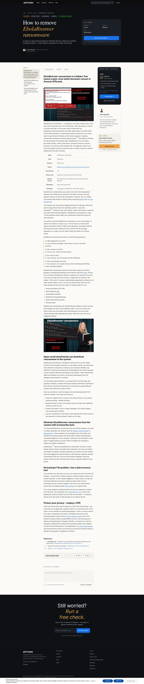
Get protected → (109, 96)
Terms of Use (93, 656)
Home (24, 13)
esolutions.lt (33, 661)
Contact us (92, 668)
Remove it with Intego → (101, 38)
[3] (53, 445)
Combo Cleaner (83, 431)
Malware (44, 2)
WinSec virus (60, 167)
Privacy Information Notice (96, 659)
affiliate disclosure (50, 677)
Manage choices (131, 681)
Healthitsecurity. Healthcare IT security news (67, 543)
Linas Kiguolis (31, 49)
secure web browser (86, 526)
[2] (51, 209)
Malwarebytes (48, 433)
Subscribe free (109, 146)
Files (56, 2)
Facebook (25, 664)
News (38, 2)
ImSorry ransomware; (84, 167)
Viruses (58, 653)
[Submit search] (92, 3)
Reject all (118, 681)
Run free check (83, 630)
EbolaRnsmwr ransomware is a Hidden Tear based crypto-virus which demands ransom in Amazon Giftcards (31, 74)
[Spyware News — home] (28, 3)
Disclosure (92, 665)
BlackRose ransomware (71, 167)
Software (50, 2)
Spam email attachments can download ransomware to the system (31, 83)
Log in (118, 2)
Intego (61, 188)
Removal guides (32, 13)
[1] (77, 137)
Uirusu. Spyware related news (62, 548)
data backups (69, 486)
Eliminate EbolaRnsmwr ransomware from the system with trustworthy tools (31, 91)
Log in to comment (86, 584)
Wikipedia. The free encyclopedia (77, 546)
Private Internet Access (74, 516)
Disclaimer (92, 662)
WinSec (81, 199)
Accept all (107, 681)
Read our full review (109, 100)
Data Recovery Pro (75, 492)
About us (92, 653)
